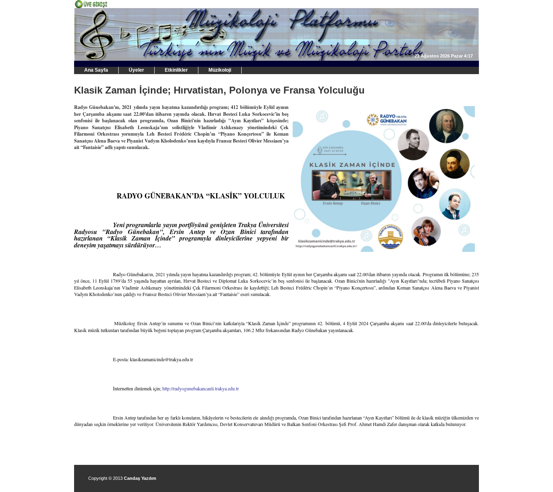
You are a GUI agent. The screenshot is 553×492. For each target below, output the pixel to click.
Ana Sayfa (96, 70)
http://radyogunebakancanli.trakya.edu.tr (200, 388)
